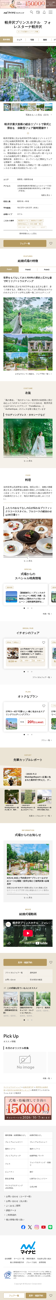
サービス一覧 (19, 1259)
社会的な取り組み (44, 1259)
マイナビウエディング (12, 1087)
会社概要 (8, 1259)
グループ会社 (31, 1262)
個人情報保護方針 (17, 1262)
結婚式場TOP (28, 1087)
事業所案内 (30, 1259)
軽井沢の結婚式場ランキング (18, 1090)
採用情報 (42, 1262)
